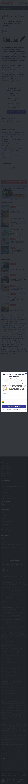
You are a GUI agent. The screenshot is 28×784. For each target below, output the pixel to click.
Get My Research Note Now (14, 406)
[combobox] (3, 402)
